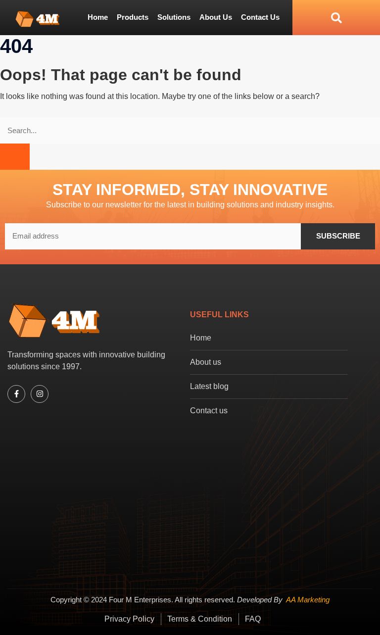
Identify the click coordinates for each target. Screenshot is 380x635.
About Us (215, 17)
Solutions (173, 17)
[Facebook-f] (16, 394)
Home (98, 17)
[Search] (15, 157)
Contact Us (260, 17)
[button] (317, 17)
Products (132, 17)
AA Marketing (308, 599)
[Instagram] (39, 394)
